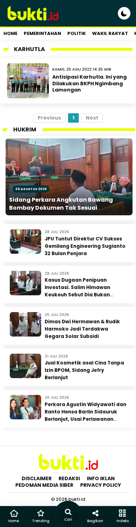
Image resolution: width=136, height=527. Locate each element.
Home (10, 33)
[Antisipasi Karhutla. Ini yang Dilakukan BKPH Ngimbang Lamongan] (28, 80)
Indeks (122, 521)
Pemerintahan (42, 33)
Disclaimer (37, 478)
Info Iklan (101, 478)
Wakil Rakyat (110, 33)
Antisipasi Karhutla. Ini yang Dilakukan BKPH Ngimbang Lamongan (89, 83)
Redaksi (69, 478)
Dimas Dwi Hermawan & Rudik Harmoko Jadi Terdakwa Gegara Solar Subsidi (82, 329)
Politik (76, 33)
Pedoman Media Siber (44, 485)
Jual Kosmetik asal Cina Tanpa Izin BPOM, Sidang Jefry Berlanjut (84, 370)
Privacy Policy (100, 485)
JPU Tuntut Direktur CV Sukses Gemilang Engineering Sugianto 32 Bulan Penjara (85, 246)
